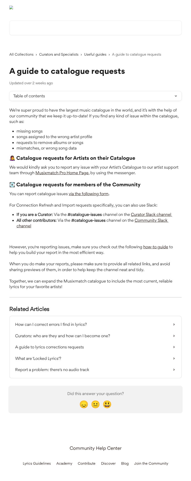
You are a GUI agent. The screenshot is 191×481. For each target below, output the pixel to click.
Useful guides (95, 54)
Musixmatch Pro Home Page (62, 172)
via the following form (89, 193)
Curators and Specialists (58, 54)
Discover (108, 463)
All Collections (21, 54)
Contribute (87, 463)
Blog (125, 463)
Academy (64, 463)
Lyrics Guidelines (37, 463)
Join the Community (151, 463)
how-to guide (155, 246)
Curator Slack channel (151, 214)
